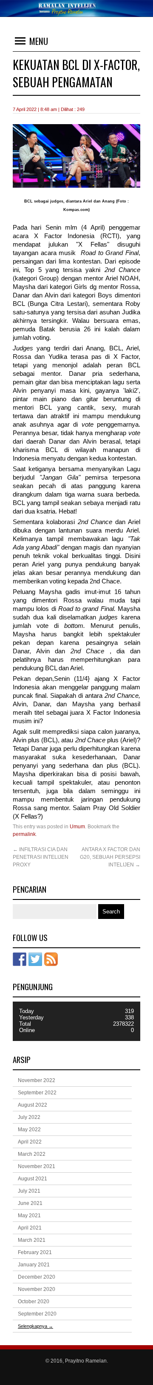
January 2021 (34, 1265)
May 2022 (29, 1129)
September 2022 (37, 1093)
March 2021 (31, 1240)
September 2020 (37, 1314)
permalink (24, 834)
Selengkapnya (35, 1326)
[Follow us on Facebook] (19, 959)
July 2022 (29, 1117)
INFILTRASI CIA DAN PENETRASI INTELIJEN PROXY (40, 857)
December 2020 (36, 1277)
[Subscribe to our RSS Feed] (51, 959)
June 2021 (30, 1203)
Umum (77, 827)
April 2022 (30, 1142)
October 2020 (33, 1302)
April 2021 (30, 1228)
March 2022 (31, 1154)
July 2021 (29, 1191)
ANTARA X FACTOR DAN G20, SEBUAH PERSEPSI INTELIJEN (110, 857)
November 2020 (36, 1289)
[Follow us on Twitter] (35, 959)
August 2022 (32, 1105)
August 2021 (32, 1179)
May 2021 (29, 1215)
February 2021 (35, 1252)
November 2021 (36, 1166)
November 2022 (36, 1080)
